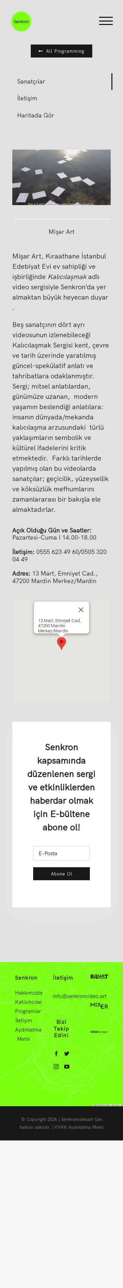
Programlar (23, 1011)
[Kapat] (81, 610)
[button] (61, 643)
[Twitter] (66, 1053)
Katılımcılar (23, 1002)
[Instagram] (56, 1066)
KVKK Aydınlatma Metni (79, 1127)
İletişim (23, 1020)
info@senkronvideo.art (80, 996)
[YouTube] (66, 1066)
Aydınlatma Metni (23, 1034)
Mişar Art (61, 232)
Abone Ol (61, 873)
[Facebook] (56, 1053)
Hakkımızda (23, 992)
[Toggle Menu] (106, 21)
